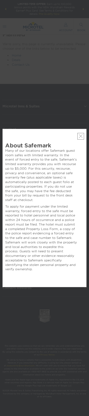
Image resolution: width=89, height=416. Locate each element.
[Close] (80, 136)
